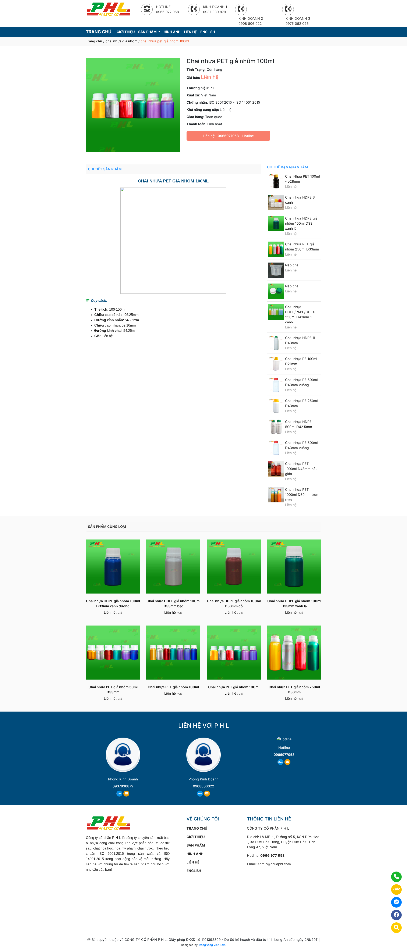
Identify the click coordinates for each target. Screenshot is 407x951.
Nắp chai (292, 265)
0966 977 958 (272, 855)
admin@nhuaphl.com (274, 864)
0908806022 (203, 786)
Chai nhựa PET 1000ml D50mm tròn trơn (301, 494)
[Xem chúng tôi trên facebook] (394, 915)
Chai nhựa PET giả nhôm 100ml (173, 687)
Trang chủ (94, 41)
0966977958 (228, 136)
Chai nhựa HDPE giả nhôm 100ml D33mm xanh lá (301, 223)
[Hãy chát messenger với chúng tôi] (394, 902)
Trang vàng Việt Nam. (212, 945)
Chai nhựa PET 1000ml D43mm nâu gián (301, 469)
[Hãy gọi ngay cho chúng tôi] (394, 876)
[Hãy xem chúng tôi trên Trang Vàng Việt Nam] (394, 927)
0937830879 (123, 786)
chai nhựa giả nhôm (121, 41)
